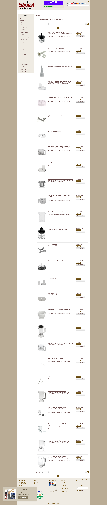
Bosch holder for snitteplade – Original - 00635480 (58, 65)
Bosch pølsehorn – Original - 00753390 (56, 48)
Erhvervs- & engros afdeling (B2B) (24, 484)
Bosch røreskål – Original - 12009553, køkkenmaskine (59, 146)
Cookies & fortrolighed (23, 483)
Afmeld (82, 490)
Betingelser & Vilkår (22, 482)
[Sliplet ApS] (26, 5)
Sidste (66, 27)
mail (53, 21)
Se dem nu (23, 497)
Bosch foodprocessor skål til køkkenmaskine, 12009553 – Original (60, 196)
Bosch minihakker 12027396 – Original (56, 228)
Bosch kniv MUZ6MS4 (52, 244)
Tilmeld (78, 490)
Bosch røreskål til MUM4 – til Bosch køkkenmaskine (59, 309)
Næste (62, 27)
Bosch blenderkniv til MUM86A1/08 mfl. (56, 260)
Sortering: (38, 23)
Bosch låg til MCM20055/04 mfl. (54, 277)
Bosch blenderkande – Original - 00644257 (57, 456)
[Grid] (86, 24)
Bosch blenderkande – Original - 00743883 (57, 391)
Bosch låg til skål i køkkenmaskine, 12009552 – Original (59, 81)
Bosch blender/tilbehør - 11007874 (55, 325)
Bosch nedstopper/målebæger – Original (56, 211)
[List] (88, 24)
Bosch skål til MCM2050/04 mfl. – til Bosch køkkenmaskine (60, 97)
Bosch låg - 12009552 (52, 162)
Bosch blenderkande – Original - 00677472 (57, 423)
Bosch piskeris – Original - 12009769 (55, 374)
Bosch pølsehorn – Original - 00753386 (56, 113)
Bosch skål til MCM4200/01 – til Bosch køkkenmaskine (59, 342)
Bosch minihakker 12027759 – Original (56, 32)
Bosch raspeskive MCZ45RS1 (54, 293)
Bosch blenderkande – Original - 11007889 (57, 440)
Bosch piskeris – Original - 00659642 (55, 358)
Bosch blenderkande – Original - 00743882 (57, 407)
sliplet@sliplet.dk (66, 492)
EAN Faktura (21, 485)
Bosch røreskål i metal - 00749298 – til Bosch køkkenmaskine (60, 179)
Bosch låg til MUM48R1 (53, 130)
